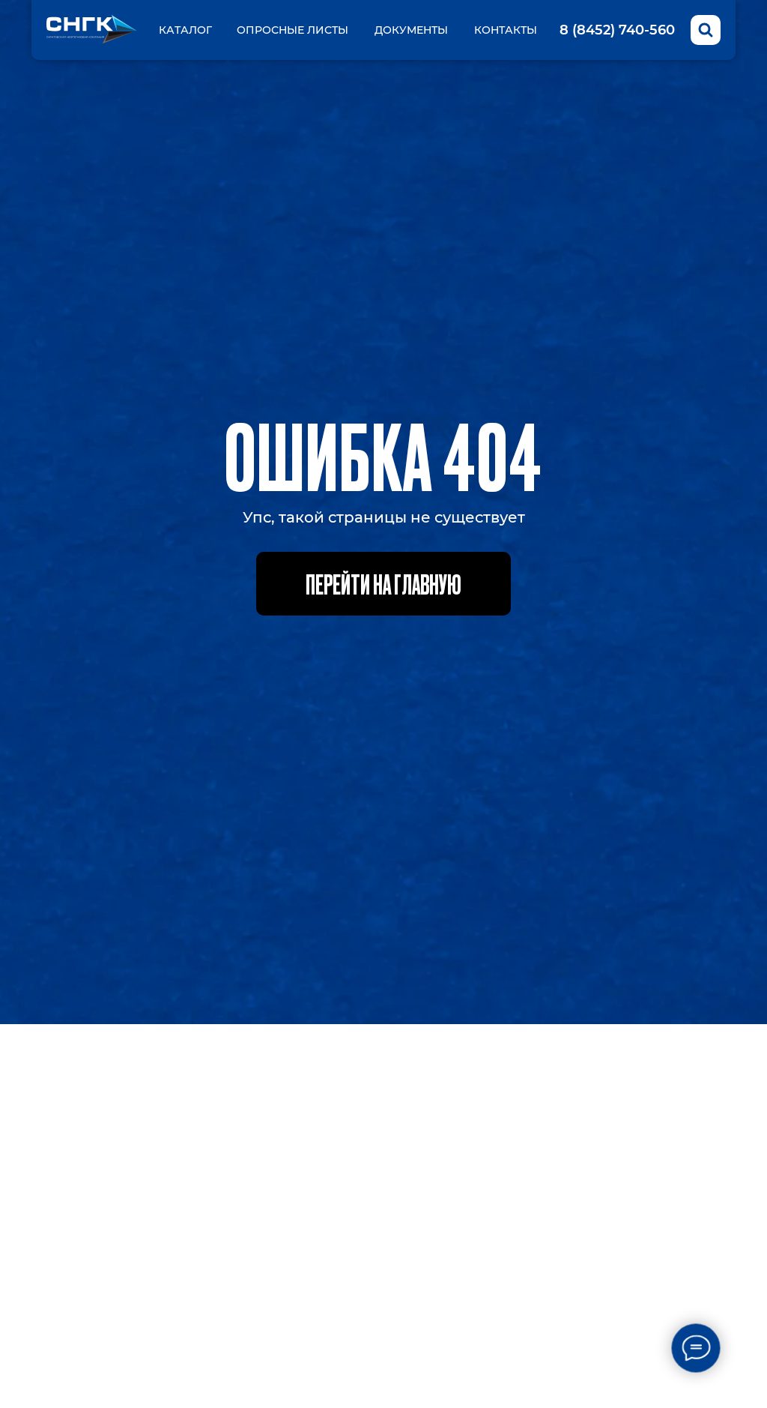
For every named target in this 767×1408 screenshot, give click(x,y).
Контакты (505, 30)
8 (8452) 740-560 (617, 30)
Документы (411, 30)
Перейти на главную (383, 583)
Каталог (185, 30)
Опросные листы (292, 30)
